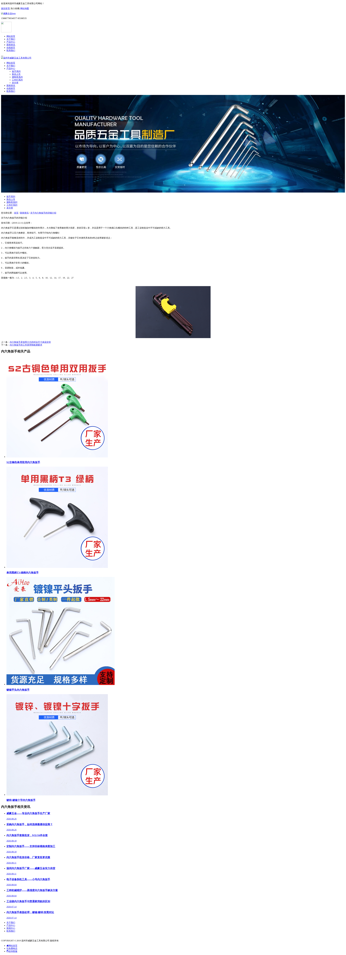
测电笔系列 (17, 77)
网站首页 (10, 36)
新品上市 (16, 74)
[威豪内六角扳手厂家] (8, 13)
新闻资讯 (10, 45)
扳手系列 (16, 71)
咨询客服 (13, 951)
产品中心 (10, 42)
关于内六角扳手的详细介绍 (43, 213)
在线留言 (10, 47)
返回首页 (5, 8)
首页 (16, 213)
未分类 (15, 83)
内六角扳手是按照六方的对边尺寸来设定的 (30, 342)
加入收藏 (15, 8)
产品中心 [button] (10, 68)
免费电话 (13, 948)
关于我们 (10, 39)
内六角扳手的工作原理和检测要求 (26, 345)
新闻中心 (10, 928)
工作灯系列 (17, 80)
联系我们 (10, 50)
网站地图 (24, 8)
